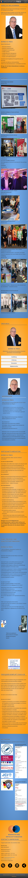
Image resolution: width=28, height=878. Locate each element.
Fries (12, 1)
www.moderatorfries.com (6, 858)
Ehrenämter (14, 363)
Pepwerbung (14, 876)
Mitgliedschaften (14, 366)
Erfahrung (14, 360)
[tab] (14, 357)
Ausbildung (14, 357)
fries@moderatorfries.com (9, 857)
